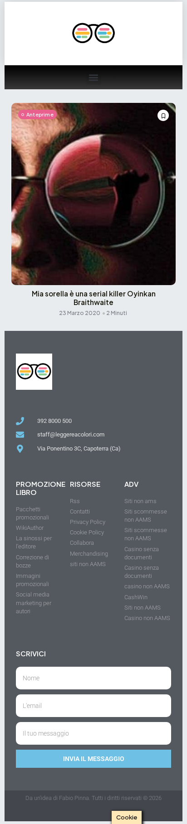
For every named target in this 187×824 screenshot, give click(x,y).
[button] (93, 77)
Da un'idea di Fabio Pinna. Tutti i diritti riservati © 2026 (93, 798)
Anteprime (40, 114)
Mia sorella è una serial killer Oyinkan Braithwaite (94, 297)
